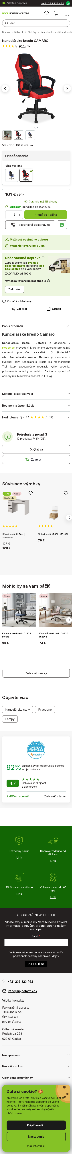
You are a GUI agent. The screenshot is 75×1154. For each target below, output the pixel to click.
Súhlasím (36, 1125)
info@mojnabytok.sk (22, 991)
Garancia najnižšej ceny (43, 201)
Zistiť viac (14, 289)
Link (19, 857)
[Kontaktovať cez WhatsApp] (68, 3)
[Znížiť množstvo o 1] (8, 214)
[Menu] (67, 13)
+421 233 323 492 (52, 3)
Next (69, 518)
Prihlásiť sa (36, 964)
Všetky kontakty (13, 1000)
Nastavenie (36, 1136)
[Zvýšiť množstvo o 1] (19, 214)
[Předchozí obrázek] (5, 88)
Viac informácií (36, 1145)
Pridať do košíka (46, 215)
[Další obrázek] (67, 88)
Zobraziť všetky (36, 673)
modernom (8, 347)
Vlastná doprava (17, 3)
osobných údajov (48, 956)
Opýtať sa (36, 449)
